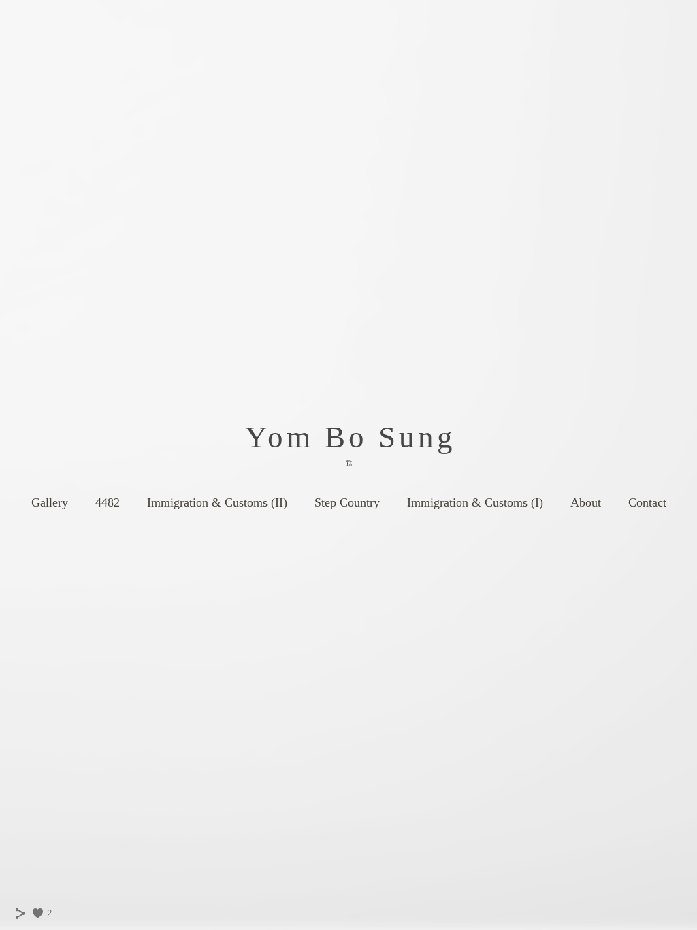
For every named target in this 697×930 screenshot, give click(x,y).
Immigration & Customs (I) (475, 502)
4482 (107, 502)
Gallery (49, 502)
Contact (647, 502)
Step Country (347, 502)
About (585, 502)
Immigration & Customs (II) (217, 502)
